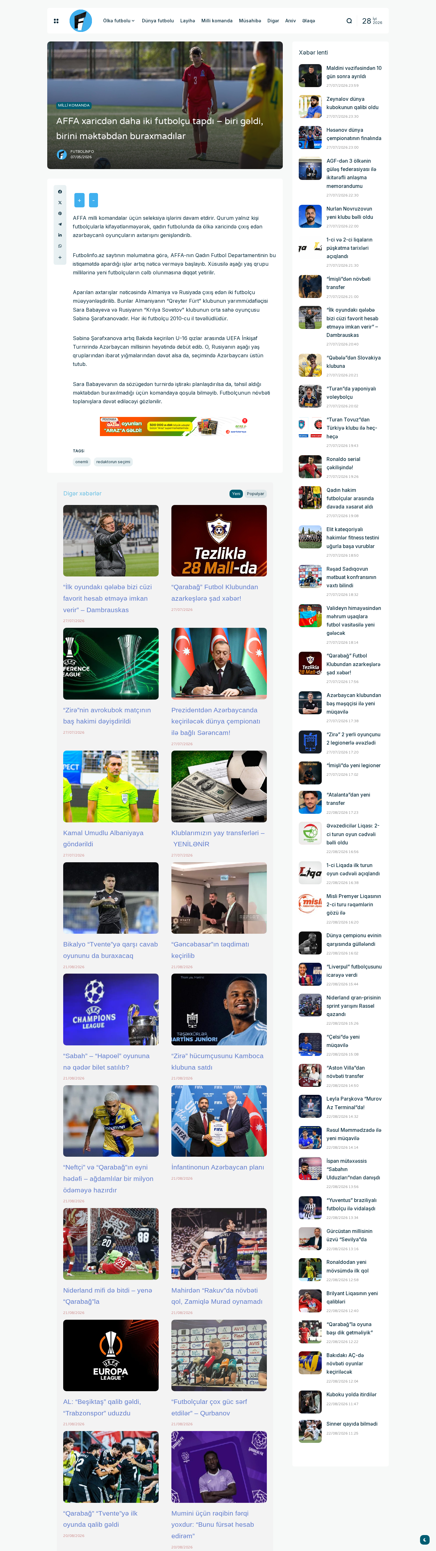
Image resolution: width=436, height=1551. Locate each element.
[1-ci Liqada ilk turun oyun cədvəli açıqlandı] (310, 872)
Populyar (255, 493)
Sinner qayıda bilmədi (352, 1424)
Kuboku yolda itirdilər (352, 1394)
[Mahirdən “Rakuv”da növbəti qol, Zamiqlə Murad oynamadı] (219, 1244)
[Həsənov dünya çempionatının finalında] (310, 137)
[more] (60, 257)
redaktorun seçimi (113, 461)
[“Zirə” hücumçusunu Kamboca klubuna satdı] (219, 1009)
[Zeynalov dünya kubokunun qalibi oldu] (310, 106)
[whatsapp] (60, 246)
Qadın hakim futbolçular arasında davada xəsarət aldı (350, 498)
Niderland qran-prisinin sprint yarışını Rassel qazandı (354, 1006)
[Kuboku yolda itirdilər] (310, 1402)
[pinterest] (60, 213)
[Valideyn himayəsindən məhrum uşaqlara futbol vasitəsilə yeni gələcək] (310, 615)
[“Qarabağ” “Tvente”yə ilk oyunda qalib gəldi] (111, 1467)
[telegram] (60, 224)
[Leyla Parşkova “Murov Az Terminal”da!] (310, 1106)
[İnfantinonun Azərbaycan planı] (219, 1121)
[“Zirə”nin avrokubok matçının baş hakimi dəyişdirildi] (111, 663)
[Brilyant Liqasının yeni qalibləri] (310, 1300)
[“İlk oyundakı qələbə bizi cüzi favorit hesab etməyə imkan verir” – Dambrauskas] (111, 540)
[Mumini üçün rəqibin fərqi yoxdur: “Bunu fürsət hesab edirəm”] (219, 1467)
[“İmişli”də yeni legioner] (310, 772)
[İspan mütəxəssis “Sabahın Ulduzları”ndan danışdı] (310, 1168)
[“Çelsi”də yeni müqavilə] (310, 1044)
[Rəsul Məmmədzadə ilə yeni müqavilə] (310, 1137)
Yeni (236, 493)
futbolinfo (82, 152)
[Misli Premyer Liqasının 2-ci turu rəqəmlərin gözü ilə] (310, 903)
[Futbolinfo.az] (81, 20)
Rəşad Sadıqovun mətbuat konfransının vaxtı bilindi (351, 577)
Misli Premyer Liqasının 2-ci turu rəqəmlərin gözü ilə (354, 904)
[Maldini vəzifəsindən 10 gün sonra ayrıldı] (310, 75)
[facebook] (60, 192)
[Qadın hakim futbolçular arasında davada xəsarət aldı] (310, 497)
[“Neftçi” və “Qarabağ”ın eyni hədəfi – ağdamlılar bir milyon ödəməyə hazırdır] (111, 1121)
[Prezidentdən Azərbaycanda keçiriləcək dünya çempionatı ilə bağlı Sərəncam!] (219, 663)
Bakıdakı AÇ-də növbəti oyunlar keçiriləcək (345, 1363)
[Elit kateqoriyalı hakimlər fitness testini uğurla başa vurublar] (310, 536)
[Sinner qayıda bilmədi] (310, 1431)
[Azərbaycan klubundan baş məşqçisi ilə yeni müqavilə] (310, 702)
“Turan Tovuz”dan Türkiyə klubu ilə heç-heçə (352, 428)
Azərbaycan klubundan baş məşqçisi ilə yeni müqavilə (354, 703)
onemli (81, 461)
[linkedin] (60, 235)
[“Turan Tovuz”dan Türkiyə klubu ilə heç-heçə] (310, 427)
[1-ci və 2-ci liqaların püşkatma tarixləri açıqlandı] (310, 247)
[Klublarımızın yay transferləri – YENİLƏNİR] (219, 786)
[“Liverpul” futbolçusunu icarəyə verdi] (310, 974)
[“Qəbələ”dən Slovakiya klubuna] (310, 365)
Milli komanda (74, 105)
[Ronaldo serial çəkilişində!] (310, 466)
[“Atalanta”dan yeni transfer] (310, 802)
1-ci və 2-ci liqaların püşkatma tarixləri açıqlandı (349, 248)
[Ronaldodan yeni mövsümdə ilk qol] (310, 1269)
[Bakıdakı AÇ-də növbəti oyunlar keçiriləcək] (310, 1362)
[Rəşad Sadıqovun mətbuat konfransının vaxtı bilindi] (310, 576)
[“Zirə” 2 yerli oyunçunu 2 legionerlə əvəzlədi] (310, 742)
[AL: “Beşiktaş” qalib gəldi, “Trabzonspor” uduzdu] (111, 1355)
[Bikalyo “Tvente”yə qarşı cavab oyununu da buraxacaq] (111, 898)
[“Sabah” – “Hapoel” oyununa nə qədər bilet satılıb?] (111, 1009)
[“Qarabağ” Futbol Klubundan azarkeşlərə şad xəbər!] (219, 540)
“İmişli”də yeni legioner (354, 765)
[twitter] (60, 202)
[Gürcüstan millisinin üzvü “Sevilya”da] (310, 1238)
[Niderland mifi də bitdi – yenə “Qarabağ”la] (111, 1244)
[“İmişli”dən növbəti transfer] (310, 286)
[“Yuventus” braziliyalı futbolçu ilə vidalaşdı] (310, 1207)
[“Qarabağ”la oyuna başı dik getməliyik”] (310, 1331)
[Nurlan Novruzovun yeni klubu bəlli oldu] (310, 216)
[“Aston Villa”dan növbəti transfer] (310, 1075)
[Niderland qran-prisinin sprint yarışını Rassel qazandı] (310, 1005)
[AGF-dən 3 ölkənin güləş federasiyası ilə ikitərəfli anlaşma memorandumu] (310, 168)
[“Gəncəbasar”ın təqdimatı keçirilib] (219, 898)
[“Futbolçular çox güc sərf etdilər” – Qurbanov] (219, 1355)
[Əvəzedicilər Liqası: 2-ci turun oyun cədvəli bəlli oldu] (310, 833)
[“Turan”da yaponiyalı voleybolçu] (310, 396)
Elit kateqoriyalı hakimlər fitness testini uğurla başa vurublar (353, 537)
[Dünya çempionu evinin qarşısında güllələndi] (310, 942)
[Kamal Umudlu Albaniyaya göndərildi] (111, 786)
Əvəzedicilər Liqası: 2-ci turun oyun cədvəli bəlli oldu (353, 834)
